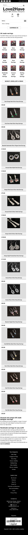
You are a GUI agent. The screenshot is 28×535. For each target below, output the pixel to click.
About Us (14, 482)
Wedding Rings (13, 463)
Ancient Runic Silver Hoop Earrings (13, 299)
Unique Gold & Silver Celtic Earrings (13, 233)
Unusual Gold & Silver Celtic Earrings (13, 211)
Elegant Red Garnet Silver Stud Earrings (13, 189)
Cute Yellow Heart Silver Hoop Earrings (14, 366)
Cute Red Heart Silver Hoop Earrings (13, 410)
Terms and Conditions (13, 488)
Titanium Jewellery (14, 460)
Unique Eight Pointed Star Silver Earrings (13, 255)
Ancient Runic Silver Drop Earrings (14, 277)
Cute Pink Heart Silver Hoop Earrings (13, 388)
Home (3, 23)
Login (12, 16)
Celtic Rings (13, 454)
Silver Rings (13, 458)
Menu (3, 21)
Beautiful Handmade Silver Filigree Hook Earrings (13, 145)
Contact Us (13, 484)
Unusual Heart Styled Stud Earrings (14, 167)
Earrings (7, 23)
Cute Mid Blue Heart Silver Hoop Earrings (13, 344)
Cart (18, 16)
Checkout (14, 480)
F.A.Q (13, 490)
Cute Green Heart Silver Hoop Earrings (14, 123)
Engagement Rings (14, 456)
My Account (13, 478)
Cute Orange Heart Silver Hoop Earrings (13, 101)
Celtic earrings (5, 444)
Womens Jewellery (14, 467)
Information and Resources (14, 486)
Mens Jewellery (13, 465)
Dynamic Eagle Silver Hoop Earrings (13, 322)
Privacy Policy (14, 492)
